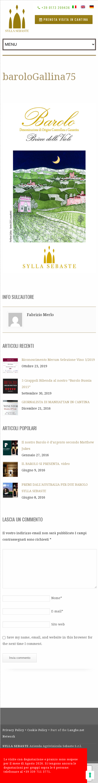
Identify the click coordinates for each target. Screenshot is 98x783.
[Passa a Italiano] (74, 7)
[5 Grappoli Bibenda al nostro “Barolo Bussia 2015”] (10, 386)
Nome (56, 598)
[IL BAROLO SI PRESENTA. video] (10, 469)
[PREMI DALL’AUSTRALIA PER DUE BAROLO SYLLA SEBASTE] (10, 490)
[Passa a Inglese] (83, 7)
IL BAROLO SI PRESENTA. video (46, 464)
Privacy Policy (13, 730)
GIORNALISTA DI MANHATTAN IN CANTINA (56, 402)
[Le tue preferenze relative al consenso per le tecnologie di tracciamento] (90, 775)
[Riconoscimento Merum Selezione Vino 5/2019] (10, 365)
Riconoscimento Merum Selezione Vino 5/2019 (58, 360)
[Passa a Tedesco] (91, 7)
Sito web (58, 624)
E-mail (57, 611)
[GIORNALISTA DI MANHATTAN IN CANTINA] (10, 408)
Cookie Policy (37, 730)
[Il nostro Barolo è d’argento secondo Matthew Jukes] (10, 448)
